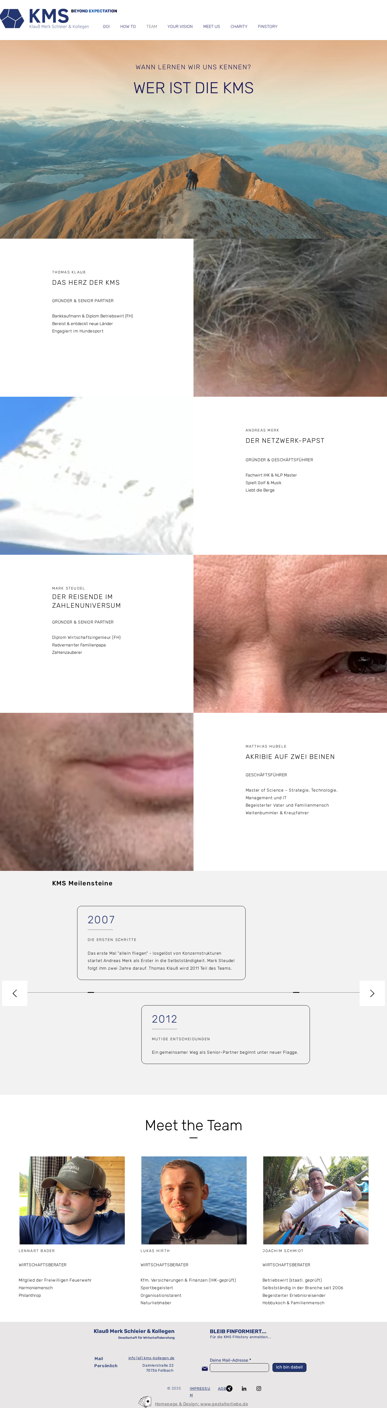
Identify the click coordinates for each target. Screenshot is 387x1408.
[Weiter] (372, 994)
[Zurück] (14, 994)
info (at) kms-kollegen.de (151, 1358)
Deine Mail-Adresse (229, 1360)
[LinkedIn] (244, 1388)
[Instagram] (259, 1388)
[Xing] (229, 1388)
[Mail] (204, 1368)
